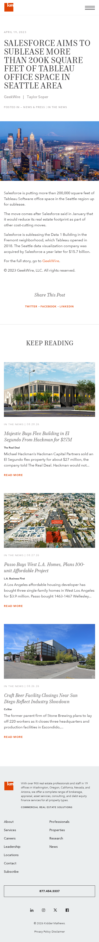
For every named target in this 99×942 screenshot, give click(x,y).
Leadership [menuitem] (12, 846)
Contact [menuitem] (10, 863)
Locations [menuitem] (11, 855)
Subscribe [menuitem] (11, 871)
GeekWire (50, 261)
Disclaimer (58, 931)
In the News (57, 107)
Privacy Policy (42, 931)
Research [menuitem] (56, 838)
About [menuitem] (9, 822)
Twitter (31, 306)
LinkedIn (67, 306)
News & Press (34, 107)
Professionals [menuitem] (60, 822)
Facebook (49, 306)
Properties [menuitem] (57, 830)
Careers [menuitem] (10, 838)
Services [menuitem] (10, 830)
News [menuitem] (54, 846)
